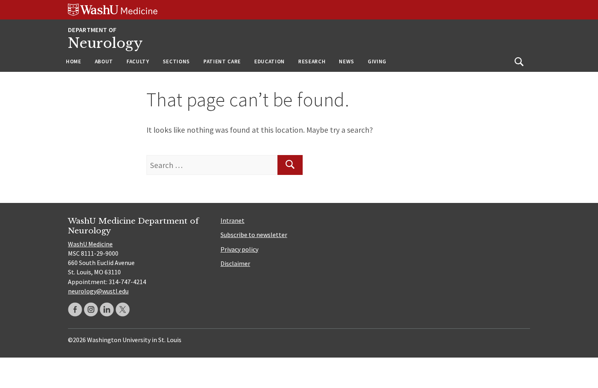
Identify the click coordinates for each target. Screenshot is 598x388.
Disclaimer (235, 263)
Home (73, 61)
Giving (377, 61)
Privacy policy (239, 249)
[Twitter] (123, 309)
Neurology (105, 43)
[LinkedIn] (107, 309)
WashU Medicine (90, 244)
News (346, 61)
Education (269, 61)
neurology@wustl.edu (98, 291)
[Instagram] (91, 309)
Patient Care (222, 61)
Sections (176, 61)
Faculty (138, 61)
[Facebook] (75, 309)
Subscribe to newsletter (253, 235)
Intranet (232, 220)
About (104, 61)
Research (311, 61)
